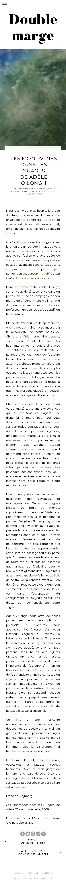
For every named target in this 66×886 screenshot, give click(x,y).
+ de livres (17, 189)
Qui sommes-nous (40, 872)
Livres (43, 192)
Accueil (19, 872)
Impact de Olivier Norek (33, 841)
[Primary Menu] (4, 4)
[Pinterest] (33, 834)
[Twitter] (27, 834)
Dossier (51, 189)
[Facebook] (22, 834)
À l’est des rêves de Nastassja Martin (33, 853)
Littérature (35, 192)
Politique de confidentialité (33, 878)
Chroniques (42, 189)
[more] (43, 834)
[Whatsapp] (38, 834)
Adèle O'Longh (29, 189)
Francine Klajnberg (20, 192)
